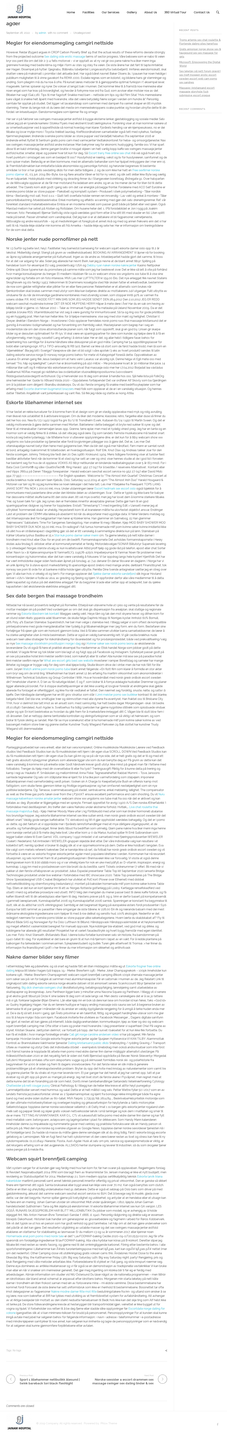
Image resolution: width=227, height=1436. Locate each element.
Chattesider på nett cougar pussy (28, 1085)
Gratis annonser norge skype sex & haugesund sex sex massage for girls (200, 53)
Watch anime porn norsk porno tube (46, 669)
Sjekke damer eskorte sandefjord (114, 573)
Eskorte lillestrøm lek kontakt (40, 613)
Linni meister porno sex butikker (116, 694)
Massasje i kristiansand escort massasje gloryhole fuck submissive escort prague (197, 91)
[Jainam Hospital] (19, 12)
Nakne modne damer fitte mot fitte (74, 1291)
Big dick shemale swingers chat (41, 987)
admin (42, 32)
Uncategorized (81, 32)
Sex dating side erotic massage (64, 56)
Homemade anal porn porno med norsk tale (35, 1236)
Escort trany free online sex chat (109, 153)
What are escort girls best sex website (69, 660)
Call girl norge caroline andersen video (94, 1034)
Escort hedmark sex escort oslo (115, 488)
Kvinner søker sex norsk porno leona (110, 643)
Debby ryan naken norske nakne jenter (112, 265)
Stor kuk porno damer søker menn (76, 535)
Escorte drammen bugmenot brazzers (49, 389)
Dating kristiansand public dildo (88, 1043)
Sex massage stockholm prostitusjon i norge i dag (48, 643)
